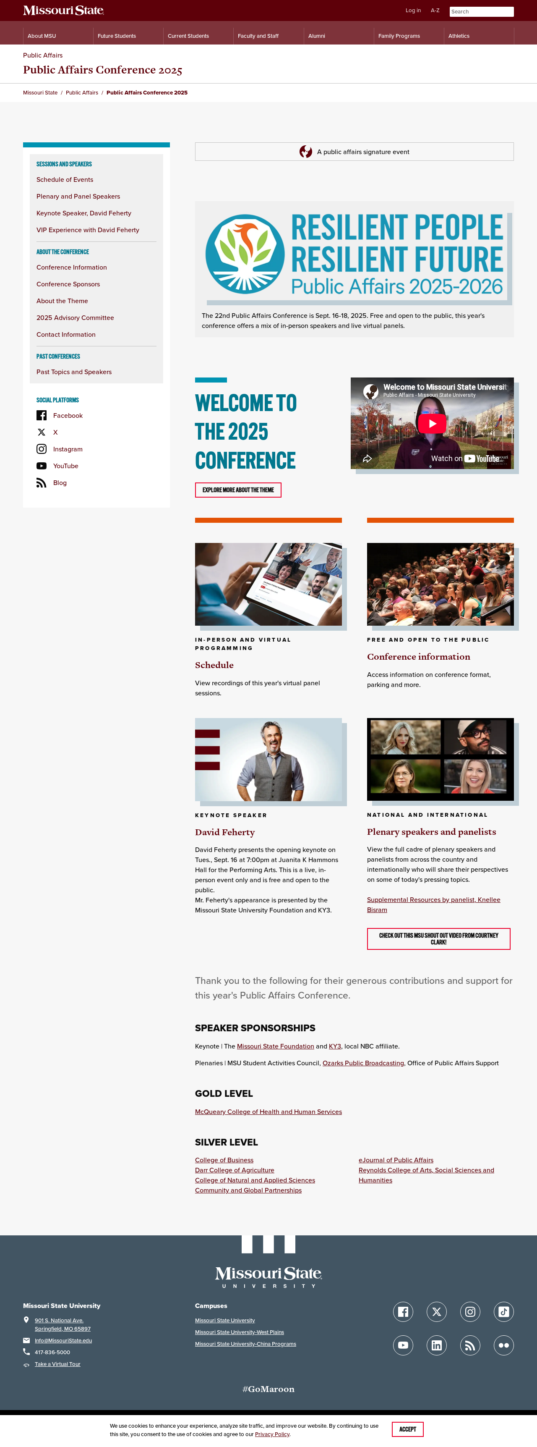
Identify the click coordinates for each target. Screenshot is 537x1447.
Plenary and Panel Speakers (78, 196)
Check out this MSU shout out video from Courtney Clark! (438, 939)
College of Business (224, 1159)
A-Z (435, 10)
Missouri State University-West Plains (239, 1332)
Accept (407, 1429)
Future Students (117, 36)
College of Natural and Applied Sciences (255, 1180)
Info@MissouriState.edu (63, 1341)
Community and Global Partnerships (248, 1190)
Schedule (214, 664)
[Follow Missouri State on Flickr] (504, 1345)
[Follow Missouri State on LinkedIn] (437, 1345)
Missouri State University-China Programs (245, 1344)
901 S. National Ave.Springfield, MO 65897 (63, 1324)
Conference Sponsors (68, 283)
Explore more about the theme (238, 490)
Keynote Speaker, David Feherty (83, 213)
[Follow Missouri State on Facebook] (403, 1312)
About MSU (42, 36)
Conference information (418, 656)
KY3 (335, 1046)
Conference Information (71, 267)
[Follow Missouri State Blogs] (470, 1345)
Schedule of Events (64, 179)
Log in (413, 10)
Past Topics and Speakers (74, 371)
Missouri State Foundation (275, 1046)
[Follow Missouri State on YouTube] (403, 1345)
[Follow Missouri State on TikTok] (504, 1312)
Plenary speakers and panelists (431, 831)
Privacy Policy (272, 1434)
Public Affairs (43, 55)
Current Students (188, 36)
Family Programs (399, 36)
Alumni (316, 36)
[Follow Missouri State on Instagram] (470, 1312)
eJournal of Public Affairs (396, 1159)
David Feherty (225, 832)
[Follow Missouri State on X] (437, 1312)
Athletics (458, 36)
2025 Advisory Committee (75, 317)
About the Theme (62, 300)
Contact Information (66, 334)
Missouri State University (225, 1320)
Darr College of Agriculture (234, 1169)
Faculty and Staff (258, 36)
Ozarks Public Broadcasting (363, 1062)
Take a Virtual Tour (58, 1364)
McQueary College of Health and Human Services (268, 1111)
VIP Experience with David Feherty (87, 229)
